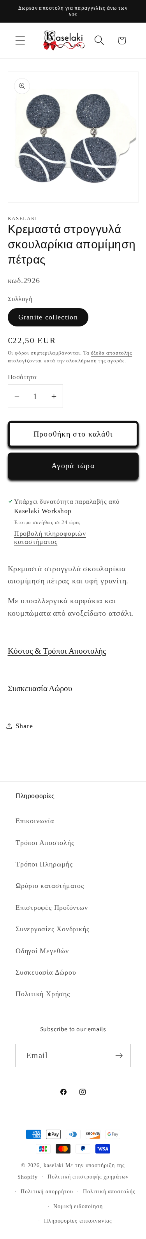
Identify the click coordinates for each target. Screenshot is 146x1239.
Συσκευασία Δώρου (40, 688)
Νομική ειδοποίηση (77, 1206)
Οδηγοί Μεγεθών (42, 951)
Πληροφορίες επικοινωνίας (78, 1221)
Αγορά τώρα (73, 466)
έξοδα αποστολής (111, 353)
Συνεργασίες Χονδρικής (52, 929)
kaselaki (54, 1165)
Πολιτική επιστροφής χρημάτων (87, 1176)
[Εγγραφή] (119, 1056)
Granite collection (48, 317)
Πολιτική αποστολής (109, 1191)
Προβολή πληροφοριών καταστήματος (50, 537)
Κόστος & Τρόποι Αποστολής (57, 650)
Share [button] (24, 726)
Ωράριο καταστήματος (50, 886)
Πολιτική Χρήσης (43, 994)
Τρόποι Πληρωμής (44, 864)
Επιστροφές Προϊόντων (52, 907)
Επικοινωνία (35, 821)
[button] (20, 40)
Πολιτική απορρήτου (47, 1191)
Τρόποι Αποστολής (45, 843)
